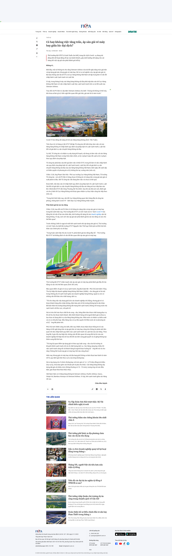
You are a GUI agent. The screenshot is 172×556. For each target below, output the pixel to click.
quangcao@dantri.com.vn (98, 535)
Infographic (118, 31)
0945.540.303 (95, 533)
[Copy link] (36, 48)
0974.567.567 (104, 545)
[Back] (36, 56)
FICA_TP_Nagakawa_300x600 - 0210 (123, 38)
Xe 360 (99, 31)
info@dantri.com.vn (68, 546)
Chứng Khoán (83, 31)
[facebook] (36, 38)
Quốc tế (111, 31)
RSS (90, 549)
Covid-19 (99, 212)
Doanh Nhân (61, 31)
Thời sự (45, 31)
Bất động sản (92, 31)
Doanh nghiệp (52, 31)
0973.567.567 (93, 545)
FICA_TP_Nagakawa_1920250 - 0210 (86, 1)
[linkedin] (36, 45)
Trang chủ (38, 31)
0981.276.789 (49, 546)
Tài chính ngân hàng (72, 31)
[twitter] (36, 41)
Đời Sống (105, 31)
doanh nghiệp (96, 214)
